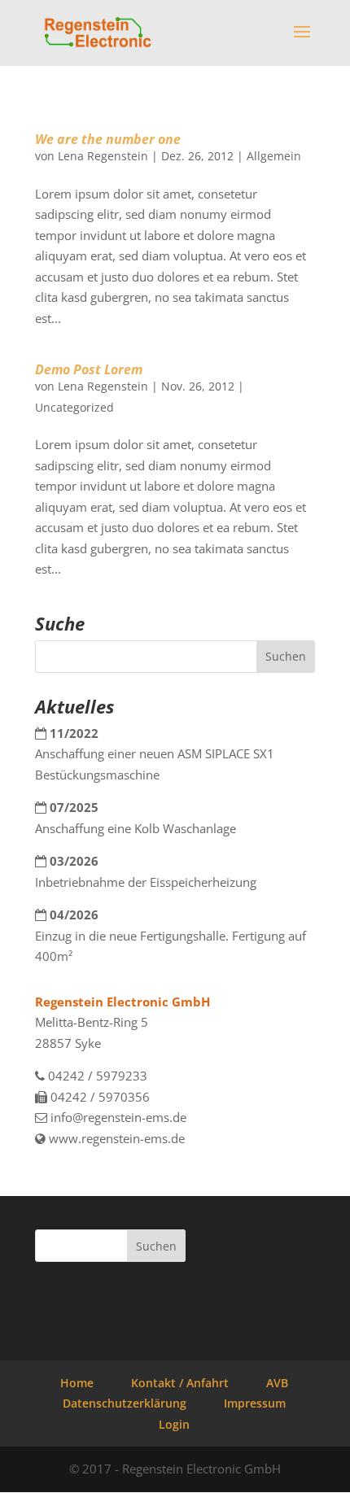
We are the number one (108, 139)
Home (77, 1382)
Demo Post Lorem (88, 369)
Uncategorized (74, 407)
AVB (277, 1382)
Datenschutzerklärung (124, 1403)
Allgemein (274, 156)
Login (174, 1424)
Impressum (255, 1403)
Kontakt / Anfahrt (180, 1382)
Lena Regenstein (103, 156)
